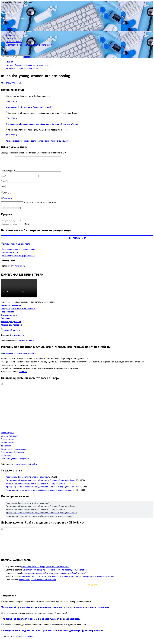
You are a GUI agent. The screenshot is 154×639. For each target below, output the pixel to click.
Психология (11, 38)
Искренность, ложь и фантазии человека (37, 580)
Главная (9, 28)
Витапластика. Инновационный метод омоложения (29, 45)
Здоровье (10, 35)
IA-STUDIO (93, 585)
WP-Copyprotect (27, 636)
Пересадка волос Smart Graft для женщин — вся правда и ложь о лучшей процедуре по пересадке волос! (67, 576)
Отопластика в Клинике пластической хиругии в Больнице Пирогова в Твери (42, 124)
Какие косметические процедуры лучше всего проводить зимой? (37, 141)
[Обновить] (6, 198)
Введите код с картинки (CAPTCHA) (39, 202)
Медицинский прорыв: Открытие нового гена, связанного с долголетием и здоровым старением (55, 607)
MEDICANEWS (7, 13)
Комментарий (8, 171)
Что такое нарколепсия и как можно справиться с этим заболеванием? (40, 619)
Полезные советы (14, 42)
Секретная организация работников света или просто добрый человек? (55, 570)
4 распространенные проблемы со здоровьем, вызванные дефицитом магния (41, 487)
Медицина (10, 32)
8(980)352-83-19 (18, 266)
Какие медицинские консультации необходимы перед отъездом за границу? (41, 490)
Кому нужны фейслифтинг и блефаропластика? (28, 107)
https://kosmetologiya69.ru (25, 464)
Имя (3, 176)
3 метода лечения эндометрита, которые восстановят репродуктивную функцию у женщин (52, 630)
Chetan (17, 636)
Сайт (3, 186)
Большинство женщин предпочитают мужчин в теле (45, 566)
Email (4, 181)
